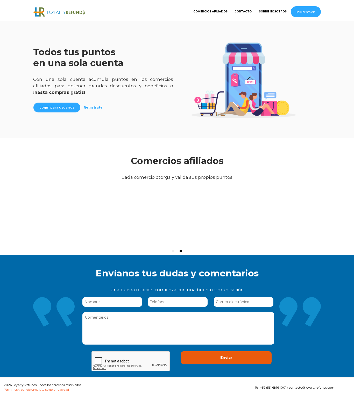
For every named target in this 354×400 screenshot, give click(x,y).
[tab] (173, 251)
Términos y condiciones (21, 389)
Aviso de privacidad (54, 389)
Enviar (226, 357)
